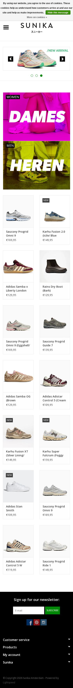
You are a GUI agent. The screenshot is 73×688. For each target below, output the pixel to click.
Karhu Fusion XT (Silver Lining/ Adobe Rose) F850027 (17, 453)
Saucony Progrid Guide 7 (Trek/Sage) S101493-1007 (54, 343)
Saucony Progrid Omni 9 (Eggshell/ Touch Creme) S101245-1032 (18, 343)
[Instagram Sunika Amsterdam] (43, 622)
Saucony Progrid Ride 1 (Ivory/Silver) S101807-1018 (54, 563)
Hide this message (58, 12)
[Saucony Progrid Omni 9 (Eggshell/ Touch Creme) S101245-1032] (18, 321)
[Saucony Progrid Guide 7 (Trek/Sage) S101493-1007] (55, 321)
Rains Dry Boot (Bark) (53, 288)
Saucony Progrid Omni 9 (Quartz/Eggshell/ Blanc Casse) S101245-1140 (55, 508)
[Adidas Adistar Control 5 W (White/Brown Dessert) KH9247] (18, 541)
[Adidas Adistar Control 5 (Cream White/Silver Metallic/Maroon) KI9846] (55, 376)
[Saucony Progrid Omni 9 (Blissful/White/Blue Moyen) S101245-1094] (18, 211)
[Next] (62, 59)
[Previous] (10, 59)
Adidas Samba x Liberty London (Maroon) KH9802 (17, 288)
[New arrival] (36, 59)
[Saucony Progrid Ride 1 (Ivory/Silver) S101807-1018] (55, 541)
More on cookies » (37, 17)
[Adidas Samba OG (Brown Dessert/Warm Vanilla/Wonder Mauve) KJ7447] (18, 376)
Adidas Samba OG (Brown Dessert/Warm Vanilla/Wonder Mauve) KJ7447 (18, 398)
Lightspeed (9, 682)
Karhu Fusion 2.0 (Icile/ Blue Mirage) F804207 (54, 233)
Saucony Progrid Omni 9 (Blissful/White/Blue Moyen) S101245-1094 (18, 233)
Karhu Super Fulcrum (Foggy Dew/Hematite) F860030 (53, 453)
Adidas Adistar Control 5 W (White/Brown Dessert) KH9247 (17, 563)
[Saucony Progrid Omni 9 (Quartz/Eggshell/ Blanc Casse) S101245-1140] (55, 486)
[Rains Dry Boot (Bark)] (55, 266)
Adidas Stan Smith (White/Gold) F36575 (14, 508)
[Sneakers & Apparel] (42, 27)
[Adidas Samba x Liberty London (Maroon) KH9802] (18, 266)
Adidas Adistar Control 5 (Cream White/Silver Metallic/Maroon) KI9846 (54, 398)
